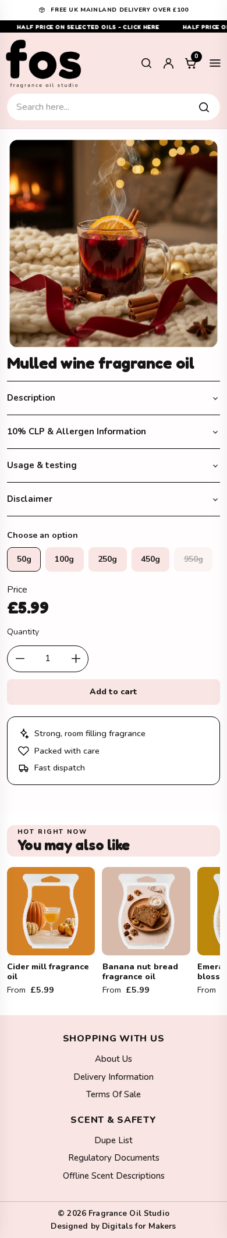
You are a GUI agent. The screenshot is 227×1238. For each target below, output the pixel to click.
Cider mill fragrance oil (48, 971)
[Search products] (203, 107)
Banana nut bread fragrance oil (140, 971)
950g (193, 559)
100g (64, 559)
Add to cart (114, 691)
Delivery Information (113, 1077)
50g (24, 559)
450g (150, 559)
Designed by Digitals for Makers (113, 1226)
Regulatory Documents (113, 1158)
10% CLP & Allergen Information (76, 431)
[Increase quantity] (75, 659)
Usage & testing (42, 465)
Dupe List (113, 1140)
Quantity (23, 631)
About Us (113, 1059)
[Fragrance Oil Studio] (43, 63)
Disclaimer (29, 499)
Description (31, 398)
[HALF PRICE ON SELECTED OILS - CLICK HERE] (113, 26)
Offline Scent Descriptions (114, 1176)
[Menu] (215, 63)
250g (107, 559)
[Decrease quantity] (20, 659)
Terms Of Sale (113, 1094)
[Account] (168, 63)
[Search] (146, 63)
